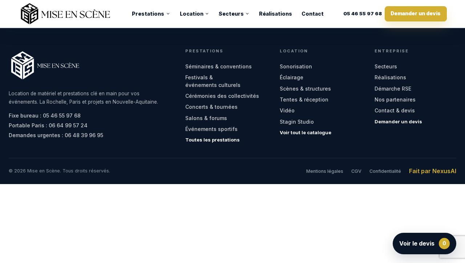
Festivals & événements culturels (212, 81)
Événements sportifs (211, 129)
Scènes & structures (305, 88)
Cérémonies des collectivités (222, 96)
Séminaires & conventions (218, 66)
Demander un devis (416, 13)
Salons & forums (206, 118)
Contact (313, 14)
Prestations (148, 14)
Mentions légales (324, 171)
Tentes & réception (304, 99)
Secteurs (231, 14)
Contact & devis (395, 110)
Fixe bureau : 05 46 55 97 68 (45, 115)
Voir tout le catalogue (305, 132)
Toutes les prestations (212, 140)
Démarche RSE (393, 88)
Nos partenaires (395, 99)
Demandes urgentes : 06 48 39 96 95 (56, 135)
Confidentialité (385, 171)
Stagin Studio (297, 122)
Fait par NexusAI (432, 171)
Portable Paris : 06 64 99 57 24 (48, 125)
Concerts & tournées (211, 107)
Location (191, 14)
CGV (356, 171)
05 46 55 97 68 (362, 13)
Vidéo (287, 110)
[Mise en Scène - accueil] (65, 14)
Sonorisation (296, 66)
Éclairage (291, 77)
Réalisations (275, 14)
